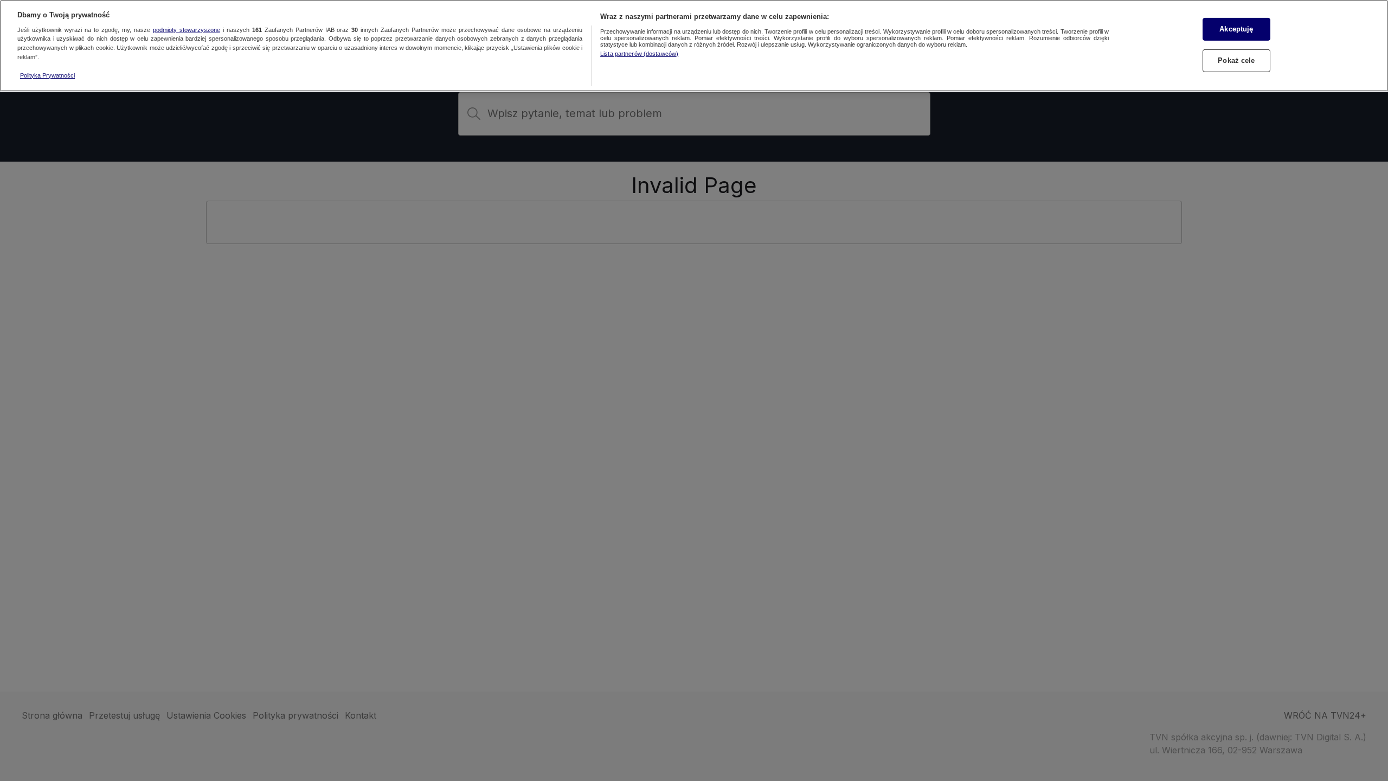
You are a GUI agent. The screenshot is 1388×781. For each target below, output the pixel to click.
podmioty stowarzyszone (186, 30)
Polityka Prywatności (47, 75)
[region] (694, 46)
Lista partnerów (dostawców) (639, 53)
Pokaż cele (1236, 60)
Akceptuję (1236, 29)
